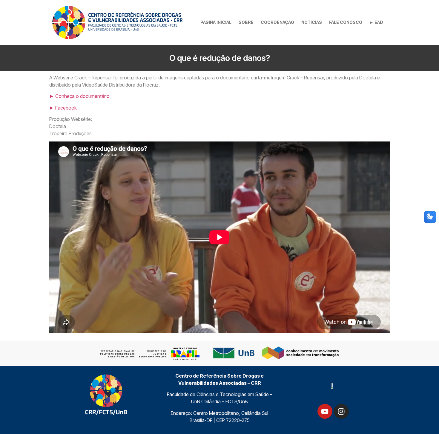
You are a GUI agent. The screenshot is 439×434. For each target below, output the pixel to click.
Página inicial (215, 22)
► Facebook (63, 108)
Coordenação (277, 22)
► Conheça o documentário (79, 96)
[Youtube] (324, 411)
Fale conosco (345, 22)
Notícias (311, 22)
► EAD (376, 22)
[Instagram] (341, 411)
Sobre (246, 22)
